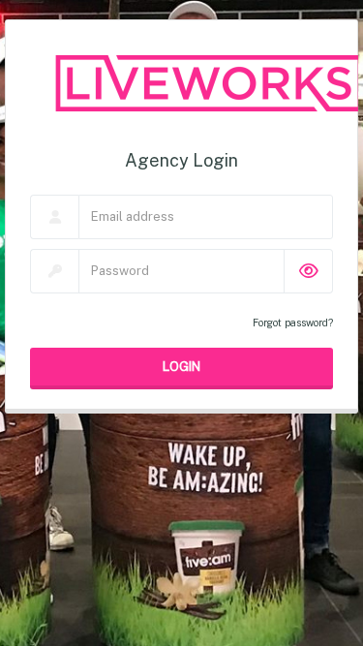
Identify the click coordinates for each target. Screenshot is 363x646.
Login (181, 366)
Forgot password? (293, 322)
